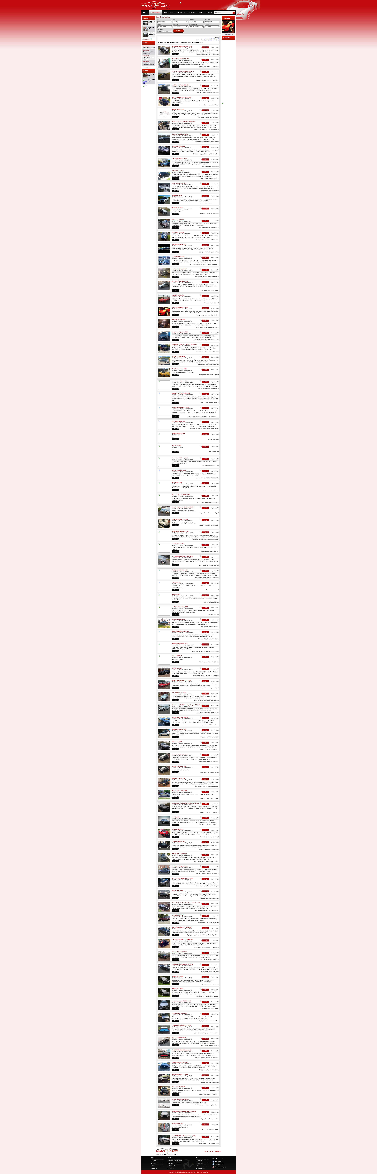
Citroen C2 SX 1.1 (177, 841)
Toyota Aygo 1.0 (176, 256)
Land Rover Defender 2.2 (179, 85)
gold (217, 513)
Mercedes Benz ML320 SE (179, 495)
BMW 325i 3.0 (175, 976)
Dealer (159, 24)
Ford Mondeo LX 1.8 (177, 244)
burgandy (216, 227)
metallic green (215, 700)
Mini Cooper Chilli (177, 482)
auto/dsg (207, 478)
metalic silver (215, 141)
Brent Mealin (172, 1166)
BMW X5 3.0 (175, 195)
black (217, 66)
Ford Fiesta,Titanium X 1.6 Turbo (181, 939)
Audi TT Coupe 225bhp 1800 (180, 97)
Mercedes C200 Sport (178, 458)
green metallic (215, 339)
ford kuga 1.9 (175, 207)
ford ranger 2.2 (176, 915)
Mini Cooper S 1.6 (177, 1087)
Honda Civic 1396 (177, 146)
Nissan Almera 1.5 (177, 692)
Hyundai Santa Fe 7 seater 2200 (181, 556)
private (201, 54)
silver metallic (215, 478)
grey (217, 971)
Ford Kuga (175, 817)
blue (217, 105)
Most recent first (208, 40)
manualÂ (204, 428)
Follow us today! (219, 1164)
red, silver (216, 315)
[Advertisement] (228, 69)
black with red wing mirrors (211, 935)
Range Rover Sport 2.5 (178, 332)
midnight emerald (214, 129)
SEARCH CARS (155, 12)
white (217, 1119)
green (217, 252)
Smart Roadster (228, 34)
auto (209, 54)
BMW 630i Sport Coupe (178, 433)
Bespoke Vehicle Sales (175, 1163)
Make (159, 19)
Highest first (208, 39)
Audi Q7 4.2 (175, 668)
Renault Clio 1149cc (177, 766)
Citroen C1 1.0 (176, 829)
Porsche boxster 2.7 (177, 369)
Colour (207, 24)
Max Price (207, 19)
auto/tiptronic (204, 651)
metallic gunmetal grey (212, 264)
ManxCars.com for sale (149, 47)
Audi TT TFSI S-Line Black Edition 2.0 (182, 1136)
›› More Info (176, 54)
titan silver (216, 117)
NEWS (200, 12)
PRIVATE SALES (168, 12)
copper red (215, 922)
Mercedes (200, 1163)
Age (174, 19)
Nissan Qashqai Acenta (178, 631)
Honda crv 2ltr (176, 1123)
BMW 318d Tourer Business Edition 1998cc (184, 803)
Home (145, 12)
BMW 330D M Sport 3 (178, 854)
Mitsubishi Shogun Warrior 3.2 (180, 46)
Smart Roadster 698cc (178, 307)
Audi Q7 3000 (175, 890)
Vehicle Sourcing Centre (175, 1160)
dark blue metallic (214, 651)
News (153, 1166)
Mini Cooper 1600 (177, 319)
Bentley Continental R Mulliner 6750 (182, 122)
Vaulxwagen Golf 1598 (178, 1062)
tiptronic (210, 315)
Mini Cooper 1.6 (176, 232)
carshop (203, 388)
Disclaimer (205, 1172)
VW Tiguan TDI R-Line (178, 570)
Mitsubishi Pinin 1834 (178, 952)
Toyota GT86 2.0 (176, 295)
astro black (215, 327)
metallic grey (215, 539)
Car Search (160, 29)
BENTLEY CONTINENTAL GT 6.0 (181, 878)
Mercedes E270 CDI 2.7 (178, 281)
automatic (212, 502)
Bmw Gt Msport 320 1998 (179, 1099)
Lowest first (216, 39)
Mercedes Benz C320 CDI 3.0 (180, 1001)
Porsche (199, 1160)
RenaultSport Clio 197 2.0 (179, 59)
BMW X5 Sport (176, 171)
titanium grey (215, 276)
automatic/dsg (211, 577)
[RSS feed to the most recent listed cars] (151, 39)
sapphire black (214, 861)
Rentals (154, 1163)
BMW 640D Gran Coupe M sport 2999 (182, 1111)
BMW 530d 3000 (176, 109)
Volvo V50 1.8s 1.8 (177, 778)
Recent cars (146, 39)
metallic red (215, 602)
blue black (216, 92)
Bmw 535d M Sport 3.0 (178, 1074)
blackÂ (216, 551)
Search (154, 1160)
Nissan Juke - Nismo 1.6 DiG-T (180, 927)
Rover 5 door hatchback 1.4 (179, 680)
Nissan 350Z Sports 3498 (179, 134)
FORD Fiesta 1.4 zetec (178, 519)
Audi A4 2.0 (175, 741)
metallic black (215, 54)
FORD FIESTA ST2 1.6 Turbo (179, 1050)
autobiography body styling (207, 416)
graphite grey (215, 388)
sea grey (216, 402)
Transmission (193, 24)
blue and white (215, 1033)
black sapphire (214, 996)
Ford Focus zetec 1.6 (177, 158)
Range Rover (201, 1168)
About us (154, 1168)
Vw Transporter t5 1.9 (178, 1013)
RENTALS (192, 12)
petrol (208, 66)
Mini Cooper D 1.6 (177, 421)
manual (213, 66)
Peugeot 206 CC (176, 594)
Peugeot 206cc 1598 (177, 791)
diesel (205, 54)
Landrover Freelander (178, 607)
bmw (217, 439)
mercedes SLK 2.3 (177, 183)
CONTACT (209, 12)
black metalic (215, 910)
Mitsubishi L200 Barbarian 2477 (181, 964)
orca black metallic (213, 675)
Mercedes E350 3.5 (177, 1037)
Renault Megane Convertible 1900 (181, 507)
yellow (217, 374)
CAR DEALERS (181, 12)
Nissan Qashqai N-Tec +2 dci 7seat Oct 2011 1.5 (185, 903)
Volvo (198, 1166)
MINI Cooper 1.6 (176, 220)
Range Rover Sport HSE (179, 531)
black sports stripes (213, 428)
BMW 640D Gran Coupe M (151, 34)
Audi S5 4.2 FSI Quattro (178, 381)
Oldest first (216, 40)
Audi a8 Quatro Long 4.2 (178, 717)
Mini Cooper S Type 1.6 (178, 866)
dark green (215, 364)
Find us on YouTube (220, 1167)
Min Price (191, 19)
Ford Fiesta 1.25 (176, 582)
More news (146, 67)
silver (217, 190)
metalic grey (215, 352)
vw (218, 451)
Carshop (171, 1168)
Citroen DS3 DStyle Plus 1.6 (179, 1025)
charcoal (216, 565)
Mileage (175, 24)
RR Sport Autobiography (179, 407)
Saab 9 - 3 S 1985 (177, 356)
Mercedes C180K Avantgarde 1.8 (181, 71)
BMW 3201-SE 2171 (177, 619)
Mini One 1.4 (175, 656)
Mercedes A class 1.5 (178, 754)
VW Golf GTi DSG (176, 445)
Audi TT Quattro (176, 544)
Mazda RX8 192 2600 (178, 269)
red (218, 302)
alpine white (215, 1105)
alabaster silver (214, 154)
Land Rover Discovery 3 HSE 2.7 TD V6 (183, 344)
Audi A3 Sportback (177, 470)
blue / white (215, 239)
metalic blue (215, 873)
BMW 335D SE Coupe (178, 643)
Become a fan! (219, 1161)
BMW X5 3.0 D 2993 (177, 729)
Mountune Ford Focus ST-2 (179, 393)
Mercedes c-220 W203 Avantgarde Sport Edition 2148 (187, 705)
